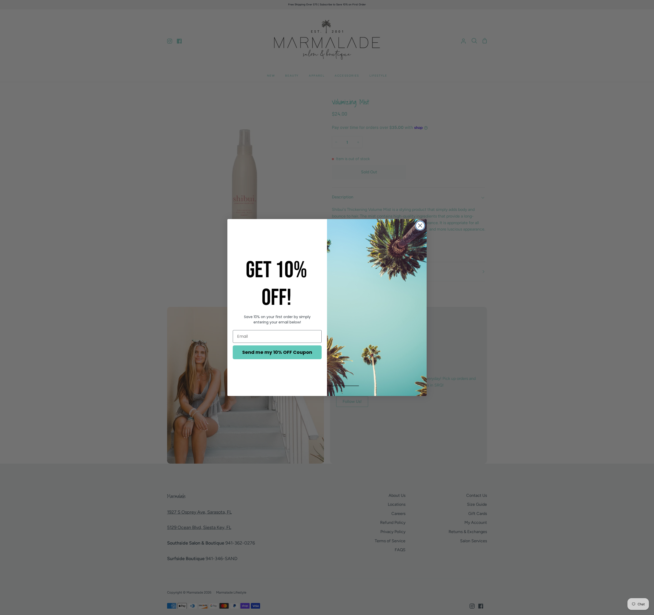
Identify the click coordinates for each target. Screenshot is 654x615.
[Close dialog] (420, 225)
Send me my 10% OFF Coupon (277, 352)
